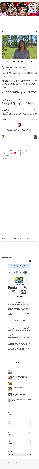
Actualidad (19, 60)
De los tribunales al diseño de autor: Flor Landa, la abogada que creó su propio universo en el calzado (19, 335)
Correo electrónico (17, 238)
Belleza (9, 416)
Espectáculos (10, 427)
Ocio (9, 436)
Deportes (9, 423)
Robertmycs (10, 351)
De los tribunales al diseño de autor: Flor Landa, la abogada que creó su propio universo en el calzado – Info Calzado (18, 333)
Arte (9, 412)
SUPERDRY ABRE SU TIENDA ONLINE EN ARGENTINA (16, 304)
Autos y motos (10, 414)
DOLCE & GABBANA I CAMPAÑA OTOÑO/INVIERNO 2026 (16, 318)
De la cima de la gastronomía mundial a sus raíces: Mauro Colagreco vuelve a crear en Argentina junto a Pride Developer (19, 309)
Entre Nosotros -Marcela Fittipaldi (13, 425)
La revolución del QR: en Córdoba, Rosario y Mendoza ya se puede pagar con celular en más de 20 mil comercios (31, 224)
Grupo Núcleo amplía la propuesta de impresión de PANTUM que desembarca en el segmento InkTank (18, 302)
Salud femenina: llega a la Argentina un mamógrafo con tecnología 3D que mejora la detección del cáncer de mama (19, 344)
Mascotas (9, 432)
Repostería (10, 439)
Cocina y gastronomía (11, 418)
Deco (9, 421)
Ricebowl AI (10, 327)
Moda (9, 434)
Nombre (3, 238)
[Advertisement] (19, 23)
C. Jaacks (29, 462)
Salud (9, 441)
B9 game (10, 353)
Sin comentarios (34, 119)
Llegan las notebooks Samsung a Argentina (20, 353)
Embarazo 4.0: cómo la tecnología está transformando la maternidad (19, 311)
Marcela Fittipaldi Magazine (19, 7)
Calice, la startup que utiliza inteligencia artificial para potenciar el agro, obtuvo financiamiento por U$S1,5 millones (19, 328)
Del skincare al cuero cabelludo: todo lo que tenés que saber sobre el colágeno (19, 341)
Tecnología (10, 443)
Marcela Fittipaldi (5, 119)
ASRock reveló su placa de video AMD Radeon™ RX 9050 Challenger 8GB (19, 316)
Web (27, 238)
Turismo (9, 445)
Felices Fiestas (10, 430)
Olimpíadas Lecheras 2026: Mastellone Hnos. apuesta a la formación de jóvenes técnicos (18, 349)
